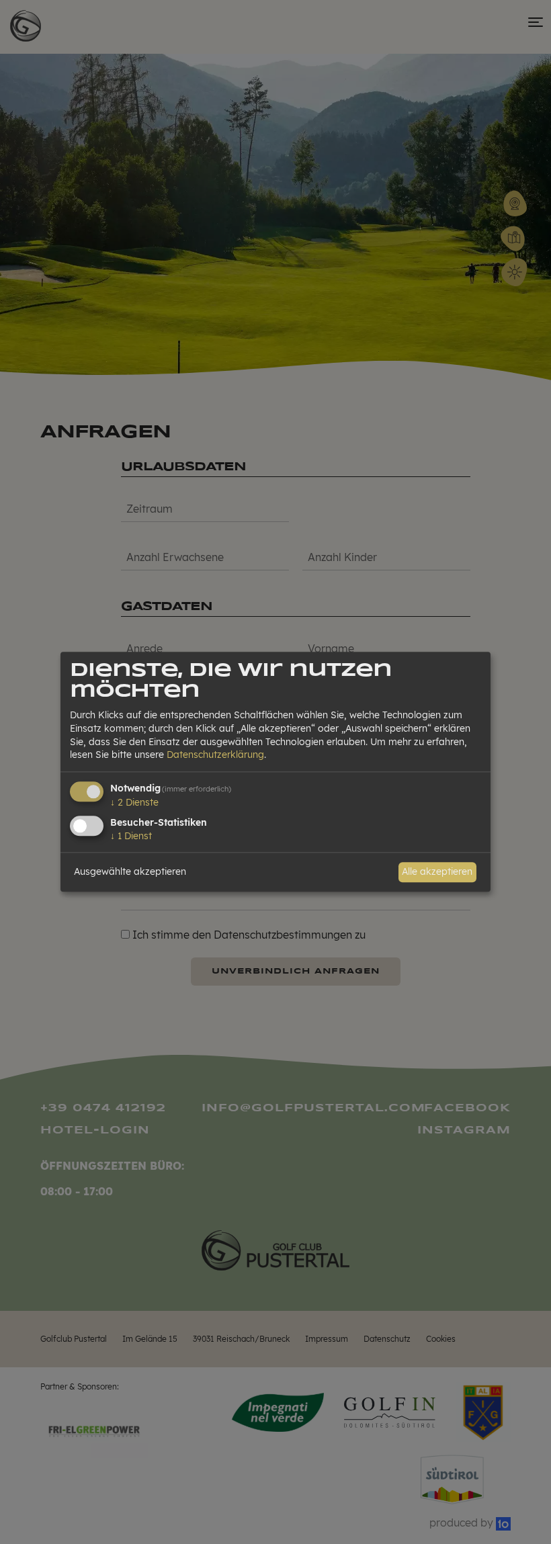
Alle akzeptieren (437, 871)
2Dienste (134, 802)
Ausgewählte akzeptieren (130, 871)
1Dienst (131, 836)
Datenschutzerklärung (215, 755)
